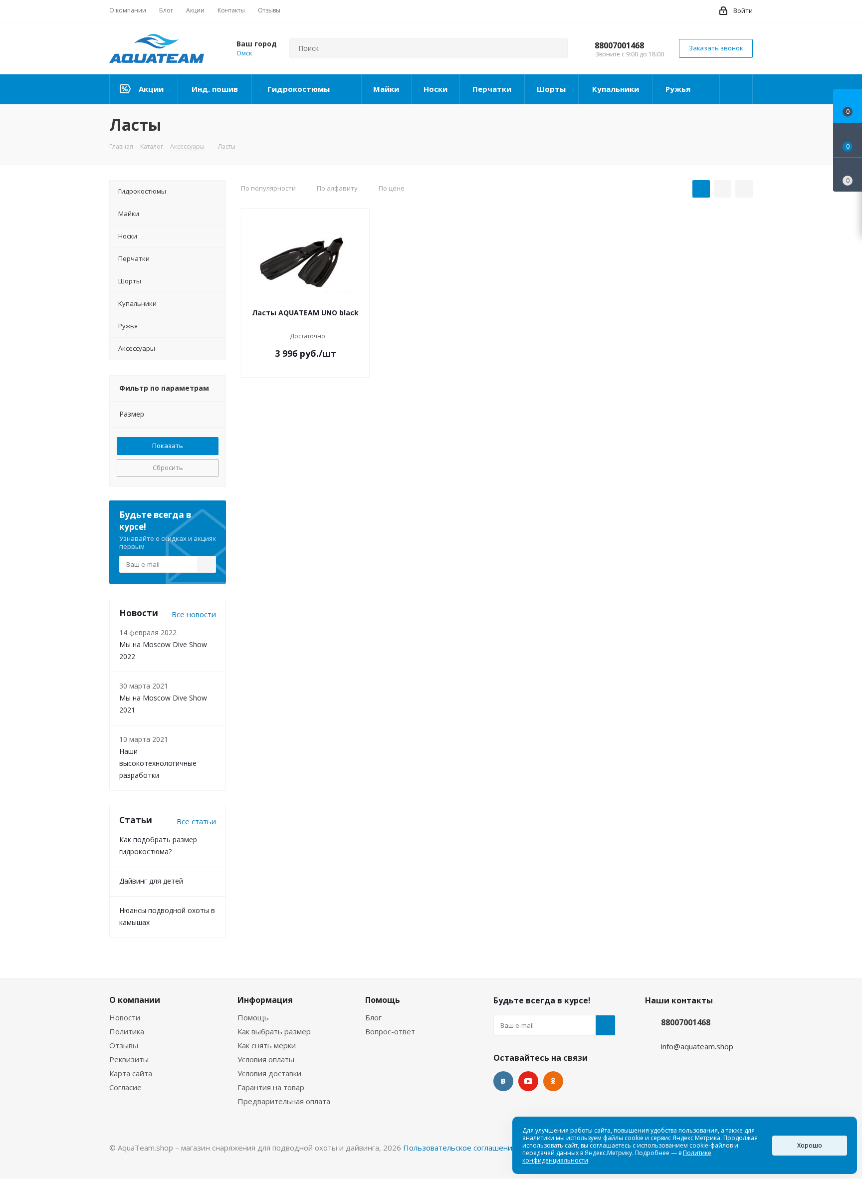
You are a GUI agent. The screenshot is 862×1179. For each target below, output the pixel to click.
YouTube (528, 1081)
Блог (373, 1017)
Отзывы (123, 1045)
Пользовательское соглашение (460, 1148)
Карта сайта (130, 1073)
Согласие (125, 1087)
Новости (124, 1017)
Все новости (194, 614)
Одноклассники (553, 1081)
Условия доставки (269, 1073)
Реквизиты (129, 1059)
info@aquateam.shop (697, 1046)
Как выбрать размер (274, 1031)
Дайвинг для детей (151, 881)
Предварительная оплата (283, 1101)
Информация (265, 999)
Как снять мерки (266, 1045)
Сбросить (168, 467)
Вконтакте (503, 1081)
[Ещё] (736, 89)
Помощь (253, 1017)
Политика (126, 1031)
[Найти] (556, 48)
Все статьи (196, 821)
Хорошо (809, 1145)
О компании (134, 999)
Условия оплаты (265, 1059)
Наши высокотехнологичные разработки (158, 763)
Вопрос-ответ (390, 1031)
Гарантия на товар (270, 1087)
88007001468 (619, 45)
